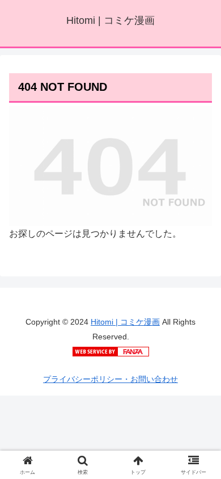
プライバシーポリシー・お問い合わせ (110, 379)
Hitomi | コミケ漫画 (125, 321)
